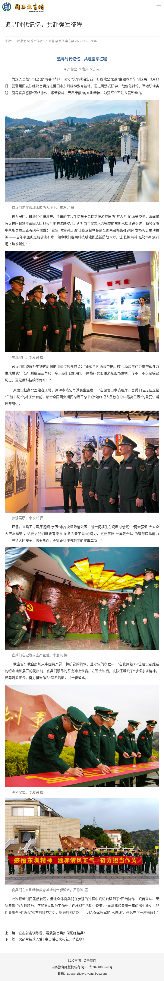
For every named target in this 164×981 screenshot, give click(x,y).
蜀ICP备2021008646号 (97, 967)
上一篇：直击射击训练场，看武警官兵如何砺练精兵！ (46, 933)
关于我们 (89, 960)
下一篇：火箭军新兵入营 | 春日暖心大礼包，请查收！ (45, 939)
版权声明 (74, 960)
